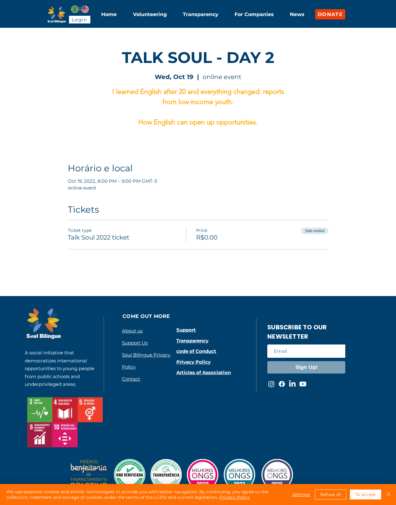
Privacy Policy (234, 497)
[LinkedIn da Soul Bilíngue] (292, 384)
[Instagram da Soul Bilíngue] (271, 384)
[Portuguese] (75, 9)
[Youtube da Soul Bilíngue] (303, 384)
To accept (365, 494)
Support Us (135, 343)
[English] (85, 9)
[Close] (388, 494)
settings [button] (301, 494)
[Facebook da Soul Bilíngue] (282, 384)
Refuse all (330, 494)
